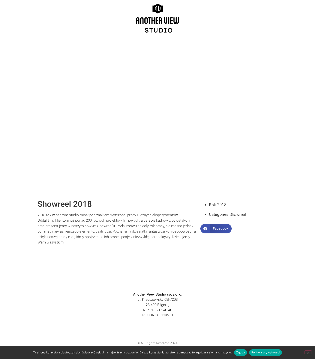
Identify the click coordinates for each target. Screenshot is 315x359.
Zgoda (240, 352)
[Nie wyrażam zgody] (308, 352)
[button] (216, 228)
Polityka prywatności (265, 352)
